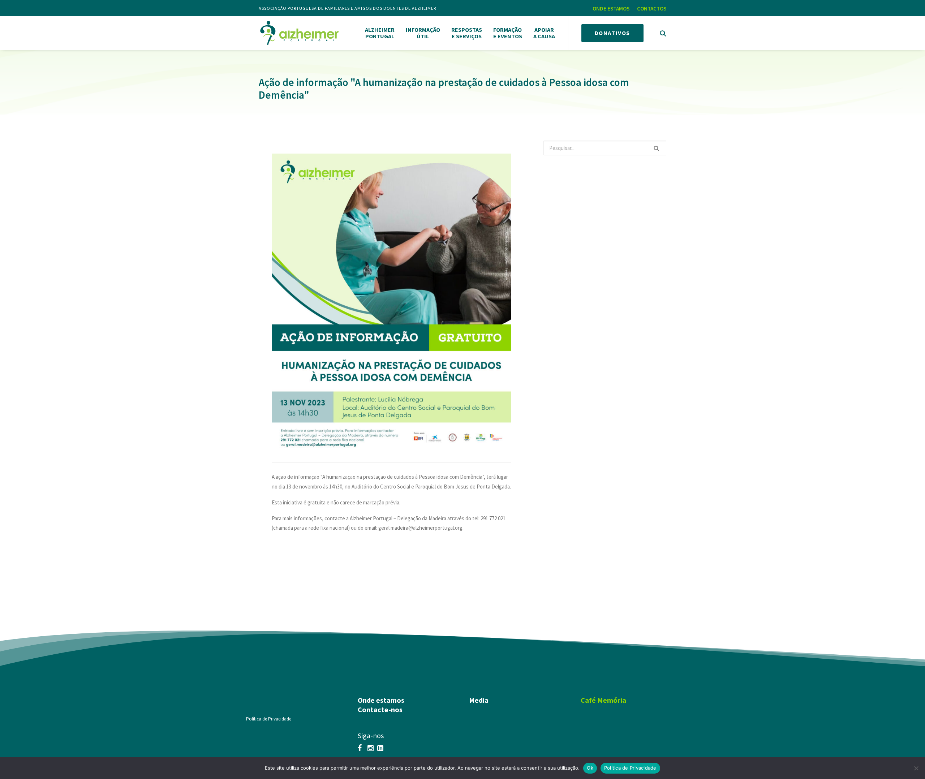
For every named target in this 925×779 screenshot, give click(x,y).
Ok (590, 768)
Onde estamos (381, 700)
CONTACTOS (651, 8)
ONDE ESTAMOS (611, 8)
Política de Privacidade (268, 719)
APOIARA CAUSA (544, 33)
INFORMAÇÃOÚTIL (423, 33)
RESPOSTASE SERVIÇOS (466, 33)
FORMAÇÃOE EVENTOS (507, 33)
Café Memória (603, 700)
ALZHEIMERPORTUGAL (380, 33)
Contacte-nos (380, 709)
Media (479, 700)
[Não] (916, 768)
